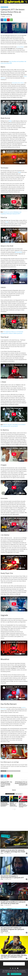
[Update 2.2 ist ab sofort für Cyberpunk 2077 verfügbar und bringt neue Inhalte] (14, 840)
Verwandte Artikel (9, 793)
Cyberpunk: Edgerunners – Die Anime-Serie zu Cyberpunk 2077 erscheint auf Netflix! (13, 804)
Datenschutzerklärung (16, 974)
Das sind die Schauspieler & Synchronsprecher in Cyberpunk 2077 (12, 876)
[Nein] (26, 972)
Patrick (2, 853)
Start (1, 4)
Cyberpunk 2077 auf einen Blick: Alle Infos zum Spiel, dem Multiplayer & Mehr (14, 956)
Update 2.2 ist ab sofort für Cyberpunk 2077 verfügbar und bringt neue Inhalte (13, 851)
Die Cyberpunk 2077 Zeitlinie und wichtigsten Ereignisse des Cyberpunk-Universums (12, 929)
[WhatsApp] (11, 20)
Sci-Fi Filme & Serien (7, 4)
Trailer (10, 121)
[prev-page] (13, 809)
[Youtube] (18, 968)
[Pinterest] (8, 20)
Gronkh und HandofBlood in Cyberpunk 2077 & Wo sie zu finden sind (13, 902)
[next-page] (14, 809)
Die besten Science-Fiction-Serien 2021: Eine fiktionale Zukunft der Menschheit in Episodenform (5, 804)
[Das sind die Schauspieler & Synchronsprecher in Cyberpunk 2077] (14, 866)
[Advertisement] (14, 57)
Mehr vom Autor (18, 793)
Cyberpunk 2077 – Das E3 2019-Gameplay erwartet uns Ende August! (6, 784)
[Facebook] (2, 20)
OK (8, 974)
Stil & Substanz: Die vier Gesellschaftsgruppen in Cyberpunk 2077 (21, 783)
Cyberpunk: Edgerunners (14, 801)
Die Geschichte (18, 252)
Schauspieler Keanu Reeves (18, 82)
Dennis (3, 16)
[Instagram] (13, 968)
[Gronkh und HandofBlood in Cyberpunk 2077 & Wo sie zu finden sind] (14, 892)
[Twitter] (5, 20)
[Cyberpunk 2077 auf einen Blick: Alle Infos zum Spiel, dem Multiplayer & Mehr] (14, 945)
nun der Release (20, 46)
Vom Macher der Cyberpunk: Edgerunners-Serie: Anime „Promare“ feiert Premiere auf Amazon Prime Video (23, 804)
